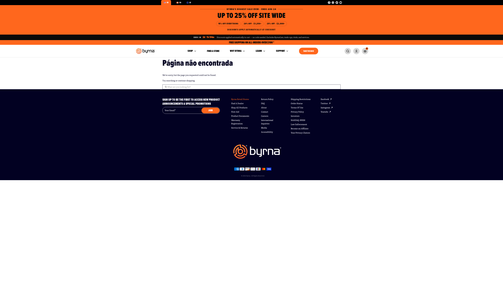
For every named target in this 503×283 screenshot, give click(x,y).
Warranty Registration (237, 122)
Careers (264, 116)
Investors (295, 116)
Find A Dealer (237, 103)
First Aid (235, 111)
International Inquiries (267, 122)
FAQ (263, 103)
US (167, 2)
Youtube (325, 111)
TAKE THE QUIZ (308, 51)
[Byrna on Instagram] (333, 2)
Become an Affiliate (299, 128)
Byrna (248, 176)
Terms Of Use (297, 107)
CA (180, 2)
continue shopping (186, 80)
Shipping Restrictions (301, 99)
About (264, 107)
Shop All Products (239, 107)
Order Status (297, 103)
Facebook (325, 99)
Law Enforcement (299, 124)
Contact (264, 111)
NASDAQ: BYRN (298, 120)
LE (190, 2)
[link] (348, 51)
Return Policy (267, 99)
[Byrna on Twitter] (337, 2)
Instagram (325, 107)
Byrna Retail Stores (240, 99)
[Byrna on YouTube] (340, 2)
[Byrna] (257, 153)
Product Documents (240, 116)
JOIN (210, 110)
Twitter (324, 103)
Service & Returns (239, 127)
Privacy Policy (297, 111)
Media (264, 127)
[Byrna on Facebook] (329, 2)
